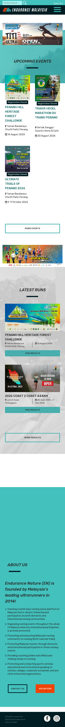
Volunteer (45, 688)
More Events (32, 228)
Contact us (17, 688)
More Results (32, 437)
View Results (32, 353)
